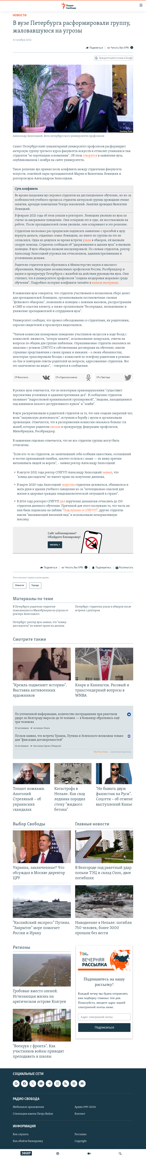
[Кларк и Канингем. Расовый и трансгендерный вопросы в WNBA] (104, 664)
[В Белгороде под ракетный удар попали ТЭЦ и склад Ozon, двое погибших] (104, 846)
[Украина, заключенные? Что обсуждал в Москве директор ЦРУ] (42, 846)
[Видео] (89, 1153)
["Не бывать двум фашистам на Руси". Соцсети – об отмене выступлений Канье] (114, 773)
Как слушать (20, 1134)
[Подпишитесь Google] (16, 1083)
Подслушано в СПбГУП (80, 510)
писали (55, 427)
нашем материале (105, 283)
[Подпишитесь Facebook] (24, 1083)
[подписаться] (82, 1083)
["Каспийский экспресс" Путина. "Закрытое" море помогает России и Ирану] (42, 901)
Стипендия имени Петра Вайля (33, 1113)
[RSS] (65, 1083)
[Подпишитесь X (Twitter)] (32, 1083)
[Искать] (120, 1153)
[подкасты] (57, 1153)
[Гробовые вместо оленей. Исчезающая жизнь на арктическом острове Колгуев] (42, 970)
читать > (55, 544)
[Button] (94, 48)
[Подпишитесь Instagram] (57, 1083)
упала (87, 240)
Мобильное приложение (28, 1107)
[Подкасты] (74, 1083)
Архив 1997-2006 (85, 1107)
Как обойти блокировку (28, 1141)
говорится (90, 155)
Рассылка (81, 1134)
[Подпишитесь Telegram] (49, 1083)
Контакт (80, 1113)
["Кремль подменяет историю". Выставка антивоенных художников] (42, 664)
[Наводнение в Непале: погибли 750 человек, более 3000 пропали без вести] (104, 901)
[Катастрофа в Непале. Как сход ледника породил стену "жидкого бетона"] (73, 773)
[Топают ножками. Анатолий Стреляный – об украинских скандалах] (31, 773)
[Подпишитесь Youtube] (41, 1083)
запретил (68, 485)
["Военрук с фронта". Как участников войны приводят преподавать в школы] (42, 1025)
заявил (107, 472)
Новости (20, 15)
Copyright (81, 1141)
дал (62, 501)
